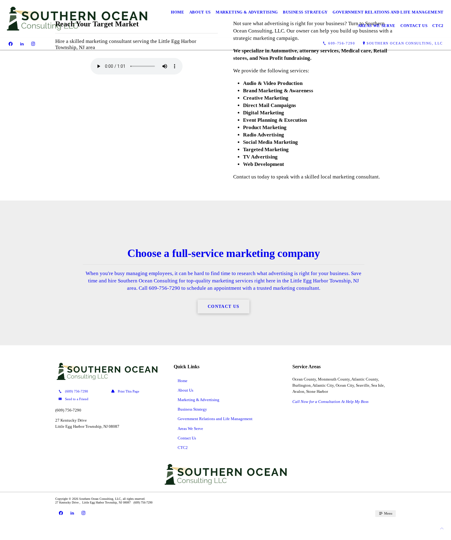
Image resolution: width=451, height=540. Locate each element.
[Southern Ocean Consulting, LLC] (77, 19)
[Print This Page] (133, 392)
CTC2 (438, 25)
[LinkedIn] (22, 43)
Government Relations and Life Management (388, 12)
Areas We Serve (376, 25)
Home (177, 12)
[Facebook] (10, 43)
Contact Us (414, 25)
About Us (200, 12)
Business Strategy (305, 12)
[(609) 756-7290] (80, 392)
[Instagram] (33, 43)
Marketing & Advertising (247, 12)
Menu (387, 513)
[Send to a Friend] (80, 399)
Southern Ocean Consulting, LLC (405, 43)
